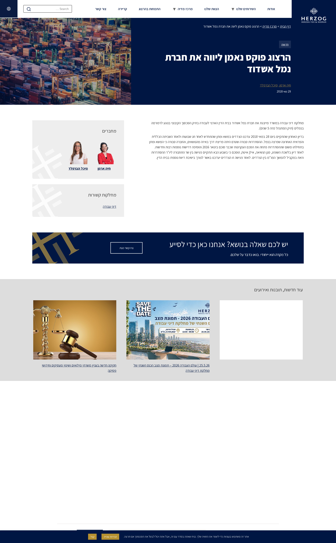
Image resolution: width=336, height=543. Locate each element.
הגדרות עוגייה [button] (110, 536)
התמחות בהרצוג (149, 9)
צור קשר (100, 9)
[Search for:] (47, 9)
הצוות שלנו (211, 9)
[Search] (28, 9)
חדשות (285, 44)
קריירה (122, 9)
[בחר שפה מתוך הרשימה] (9, 8)
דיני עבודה (109, 206)
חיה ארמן (285, 85)
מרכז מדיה (185, 9)
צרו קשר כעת (127, 248)
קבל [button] (92, 536)
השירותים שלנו (246, 9)
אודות (271, 9)
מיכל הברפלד (269, 85)
